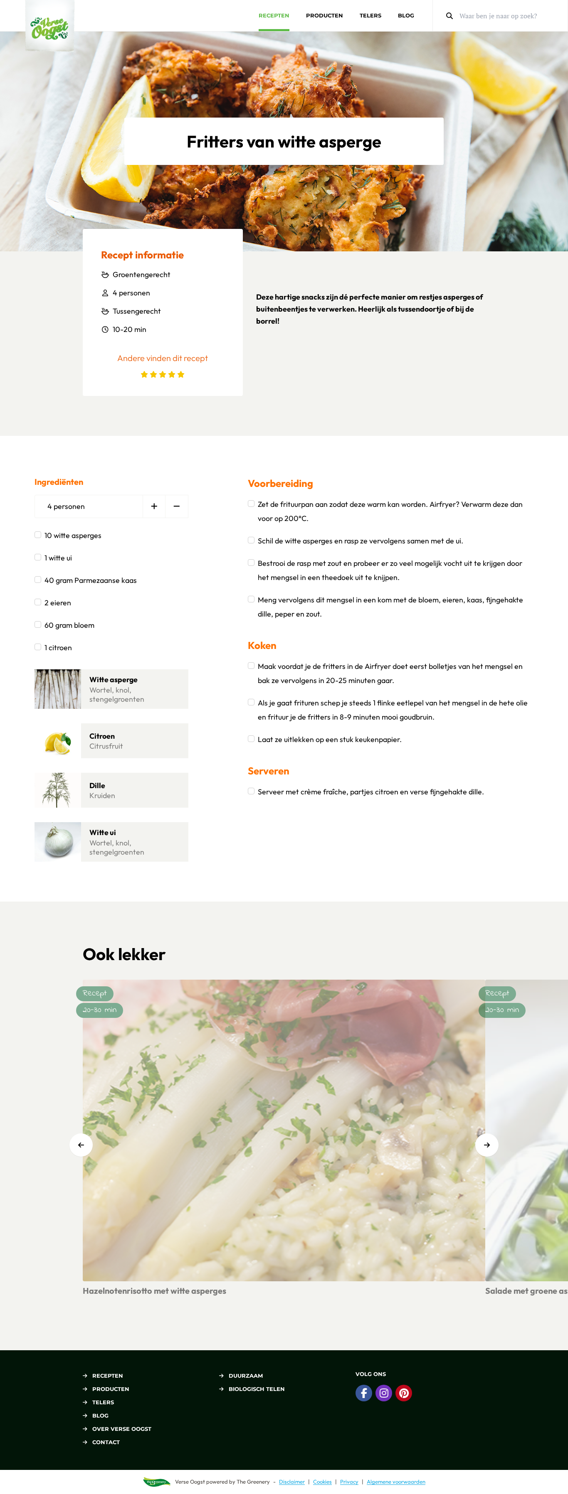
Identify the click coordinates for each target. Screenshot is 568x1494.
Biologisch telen (257, 1389)
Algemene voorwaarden (396, 1481)
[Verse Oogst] (50, 26)
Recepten (274, 15)
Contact (106, 1442)
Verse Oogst (190, 1481)
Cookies (322, 1481)
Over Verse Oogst (121, 1428)
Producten (324, 15)
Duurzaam (246, 1375)
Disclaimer (292, 1481)
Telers (370, 15)
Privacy (349, 1481)
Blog (406, 15)
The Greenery (253, 1481)
